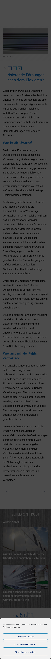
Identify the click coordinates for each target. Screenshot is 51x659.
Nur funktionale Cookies (25, 644)
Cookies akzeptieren (25, 636)
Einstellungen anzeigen (25, 652)
